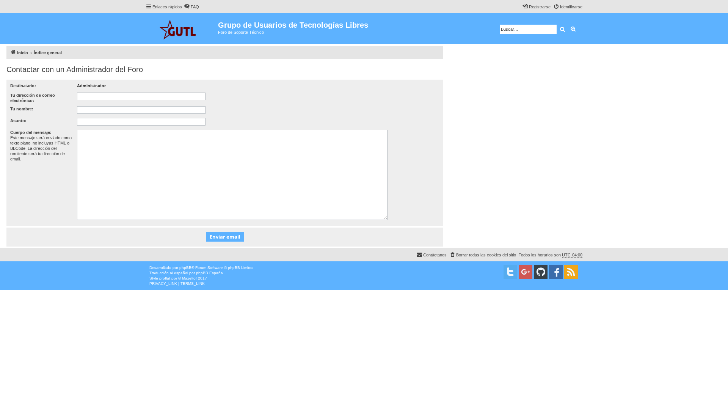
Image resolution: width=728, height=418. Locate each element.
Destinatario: (23, 85)
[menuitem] (191, 6)
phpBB (185, 268)
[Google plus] (525, 272)
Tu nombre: (21, 109)
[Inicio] (182, 28)
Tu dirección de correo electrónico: (32, 98)
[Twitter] (510, 272)
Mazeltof (189, 278)
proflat (164, 278)
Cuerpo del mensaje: (31, 132)
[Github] (541, 272)
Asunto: (18, 120)
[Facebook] (556, 272)
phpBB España (209, 273)
